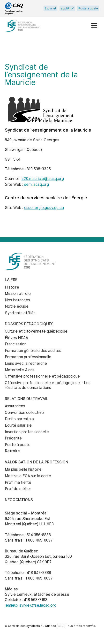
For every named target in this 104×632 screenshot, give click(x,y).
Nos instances (17, 300)
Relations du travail (26, 398)
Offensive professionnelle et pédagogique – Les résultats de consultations (47, 385)
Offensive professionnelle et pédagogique (42, 376)
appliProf (67, 8)
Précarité (13, 438)
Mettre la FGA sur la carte (28, 476)
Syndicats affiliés (20, 313)
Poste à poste (88, 8)
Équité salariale (18, 425)
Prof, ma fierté (18, 482)
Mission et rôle (18, 293)
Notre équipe (17, 306)
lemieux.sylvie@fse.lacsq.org (30, 605)
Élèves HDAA (16, 337)
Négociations (19, 500)
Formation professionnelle (28, 357)
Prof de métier (18, 488)
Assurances (15, 406)
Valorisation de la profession (36, 462)
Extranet (50, 8)
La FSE (11, 279)
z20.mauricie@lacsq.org (43, 178)
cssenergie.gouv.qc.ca (44, 207)
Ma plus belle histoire (23, 469)
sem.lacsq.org (36, 184)
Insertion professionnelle (27, 432)
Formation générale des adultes (33, 350)
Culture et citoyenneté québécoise (36, 331)
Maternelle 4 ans (19, 370)
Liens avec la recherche (26, 363)
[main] (52, 140)
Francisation (15, 344)
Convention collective (24, 412)
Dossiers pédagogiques (29, 324)
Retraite (12, 451)
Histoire (12, 287)
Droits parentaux (20, 418)
